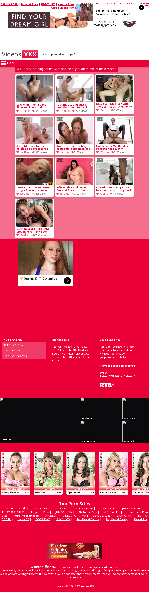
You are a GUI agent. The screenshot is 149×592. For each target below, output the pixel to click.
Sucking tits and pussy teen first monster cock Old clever (72, 106)
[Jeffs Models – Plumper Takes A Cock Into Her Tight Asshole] (74, 184)
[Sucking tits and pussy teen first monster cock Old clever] (74, 101)
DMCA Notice (12, 350)
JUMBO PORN (63, 512)
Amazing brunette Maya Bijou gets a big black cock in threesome (74, 148)
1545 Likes (25, 235)
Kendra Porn (66, 4)
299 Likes (24, 193)
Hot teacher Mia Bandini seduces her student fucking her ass (112, 148)
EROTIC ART (124, 515)
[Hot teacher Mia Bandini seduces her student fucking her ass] (114, 143)
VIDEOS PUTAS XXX (74, 515)
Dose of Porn (29, 4)
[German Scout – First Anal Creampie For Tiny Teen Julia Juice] (34, 225)
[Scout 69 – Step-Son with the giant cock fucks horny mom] (114, 88)
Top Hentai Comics (88, 519)
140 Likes (64, 152)
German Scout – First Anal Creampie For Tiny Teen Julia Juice (33, 230)
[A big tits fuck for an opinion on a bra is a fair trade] (34, 143)
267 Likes (64, 193)
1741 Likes (25, 110)
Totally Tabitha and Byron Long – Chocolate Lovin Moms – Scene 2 (33, 189)
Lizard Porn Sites (71, 7)
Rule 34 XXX (63, 519)
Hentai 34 (23, 519)
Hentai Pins (140, 519)
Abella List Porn (88, 512)
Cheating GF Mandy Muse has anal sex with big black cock (114, 189)
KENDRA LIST (112, 512)
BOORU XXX (42, 519)
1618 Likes (65, 110)
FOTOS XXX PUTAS (13, 512)
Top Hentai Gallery (117, 519)
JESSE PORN (40, 508)
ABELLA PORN (9, 4)
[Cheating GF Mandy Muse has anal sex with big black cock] (114, 184)
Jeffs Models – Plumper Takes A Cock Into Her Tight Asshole (71, 189)
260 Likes (104, 152)
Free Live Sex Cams (15, 356)
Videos (19, 54)
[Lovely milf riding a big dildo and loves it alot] (34, 101)
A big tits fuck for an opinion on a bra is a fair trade (32, 148)
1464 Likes (25, 152)
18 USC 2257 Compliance (18, 345)
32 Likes (104, 193)
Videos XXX (87, 586)
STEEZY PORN (84, 508)
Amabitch (50, 515)
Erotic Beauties (101, 515)
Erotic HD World (16, 508)
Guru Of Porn (61, 508)
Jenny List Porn (131, 508)
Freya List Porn (40, 512)
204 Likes (104, 110)
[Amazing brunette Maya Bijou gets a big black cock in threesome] (74, 143)
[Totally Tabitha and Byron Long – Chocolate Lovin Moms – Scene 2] (34, 184)
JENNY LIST (48, 4)
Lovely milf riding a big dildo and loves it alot (31, 106)
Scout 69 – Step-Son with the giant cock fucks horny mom (114, 105)
